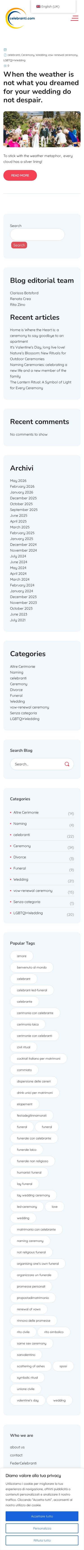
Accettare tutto (42, 1516)
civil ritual (23, 1047)
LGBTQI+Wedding (14, 60)
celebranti (14, 55)
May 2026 (18, 480)
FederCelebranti (23, 1463)
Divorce (16, 689)
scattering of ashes (31, 1366)
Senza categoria (23, 713)
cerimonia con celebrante (35, 1013)
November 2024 (23, 550)
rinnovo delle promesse (33, 1321)
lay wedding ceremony (33, 1195)
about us (17, 1447)
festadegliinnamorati (32, 1115)
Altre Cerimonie (22, 666)
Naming (16, 672)
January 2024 (21, 591)
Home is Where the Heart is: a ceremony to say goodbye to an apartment (37, 336)
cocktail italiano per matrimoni (38, 1058)
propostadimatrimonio (33, 1298)
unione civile (25, 1389)
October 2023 (21, 608)
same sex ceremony (31, 1343)
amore (21, 956)
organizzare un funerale (34, 1275)
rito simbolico (53, 1332)
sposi (63, 1366)
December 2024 (23, 544)
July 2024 (18, 556)
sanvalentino (26, 1355)
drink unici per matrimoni (35, 1093)
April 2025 (18, 521)
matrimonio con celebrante (36, 1229)
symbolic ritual (27, 1378)
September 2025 (24, 509)
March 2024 (19, 579)
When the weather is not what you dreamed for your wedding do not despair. (41, 87)
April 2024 (18, 573)
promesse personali (31, 1286)
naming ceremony (30, 1241)
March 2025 (20, 527)
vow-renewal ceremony (63, 55)
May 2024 (18, 567)
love (55, 1207)
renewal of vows (29, 1309)
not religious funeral (31, 1252)
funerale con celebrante (34, 1138)
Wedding (41, 55)
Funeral (16, 695)
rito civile (23, 1332)
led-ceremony (27, 1207)
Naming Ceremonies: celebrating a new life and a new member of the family (38, 370)
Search (16, 225)
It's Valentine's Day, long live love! (37, 347)
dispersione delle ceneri (34, 1081)
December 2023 (23, 596)
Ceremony (27, 55)
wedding (23, 1218)
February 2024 (22, 585)
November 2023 (23, 602)
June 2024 (18, 562)
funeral (22, 1127)
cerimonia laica (28, 1024)
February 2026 (22, 486)
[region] (42, 1509)
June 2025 (18, 515)
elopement (24, 1104)
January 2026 (21, 492)
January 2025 (21, 538)
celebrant (23, 979)
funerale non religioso (32, 1161)
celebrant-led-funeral (32, 990)
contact (16, 1455)
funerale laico (26, 1150)
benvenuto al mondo (32, 967)
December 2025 (23, 498)
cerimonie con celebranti (34, 1036)
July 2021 (18, 620)
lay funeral (24, 1184)
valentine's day (28, 1400)
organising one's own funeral (38, 1264)
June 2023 (18, 614)
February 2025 (22, 533)
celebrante (24, 1002)
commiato (24, 1070)
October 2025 (21, 504)
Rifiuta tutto (42, 1540)
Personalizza (42, 1528)
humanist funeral (29, 1172)
